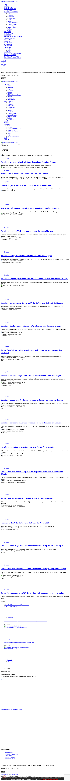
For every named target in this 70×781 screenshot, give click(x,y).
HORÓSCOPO (8, 33)
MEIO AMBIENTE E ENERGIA (13, 36)
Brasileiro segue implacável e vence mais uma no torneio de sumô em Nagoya (34, 278)
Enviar (3, 771)
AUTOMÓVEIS (8, 7)
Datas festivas (11, 18)
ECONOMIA (8, 30)
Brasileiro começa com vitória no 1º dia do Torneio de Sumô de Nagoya (32, 303)
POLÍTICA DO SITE (10, 55)
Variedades (10, 617)
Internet (10, 93)
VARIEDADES (8, 45)
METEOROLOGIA (9, 38)
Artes (9, 13)
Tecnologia (10, 661)
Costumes (10, 15)
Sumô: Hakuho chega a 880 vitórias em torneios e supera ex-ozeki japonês (33, 546)
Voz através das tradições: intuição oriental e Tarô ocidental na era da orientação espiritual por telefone (25, 621)
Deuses (9, 19)
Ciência (10, 92)
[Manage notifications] (4, 776)
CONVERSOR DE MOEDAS (12, 58)
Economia (10, 87)
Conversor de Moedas (13, 136)
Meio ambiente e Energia (14, 95)
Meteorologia (11, 99)
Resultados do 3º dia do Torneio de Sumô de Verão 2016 (25, 523)
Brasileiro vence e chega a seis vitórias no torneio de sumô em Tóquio (31, 375)
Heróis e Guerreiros (13, 22)
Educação (10, 21)
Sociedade (10, 90)
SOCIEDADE (8, 42)
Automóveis (11, 98)
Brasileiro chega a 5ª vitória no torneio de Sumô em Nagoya (27, 231)
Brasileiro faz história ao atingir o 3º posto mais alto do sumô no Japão (31, 326)
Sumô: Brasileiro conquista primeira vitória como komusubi (27, 498)
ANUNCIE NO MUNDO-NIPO (13, 53)
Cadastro (10, 50)
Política (10, 85)
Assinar (3, 78)
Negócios (10, 89)
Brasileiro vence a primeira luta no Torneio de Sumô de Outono (28, 162)
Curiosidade (11, 16)
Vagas (9, 48)
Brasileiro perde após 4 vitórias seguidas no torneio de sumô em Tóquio (32, 400)
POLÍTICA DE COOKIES (11, 56)
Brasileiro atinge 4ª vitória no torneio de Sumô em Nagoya (26, 255)
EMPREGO (7, 47)
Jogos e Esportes (12, 25)
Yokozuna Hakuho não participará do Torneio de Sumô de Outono (30, 208)
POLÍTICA (7, 41)
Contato (10, 127)
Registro (6, 6)
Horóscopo (10, 119)
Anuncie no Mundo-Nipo (14, 128)
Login (5, 4)
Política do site (11, 130)
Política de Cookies (13, 131)
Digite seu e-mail (5, 75)
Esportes (10, 96)
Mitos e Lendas (12, 27)
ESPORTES (7, 32)
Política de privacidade (51, 779)
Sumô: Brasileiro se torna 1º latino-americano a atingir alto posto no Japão (33, 569)
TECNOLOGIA (8, 44)
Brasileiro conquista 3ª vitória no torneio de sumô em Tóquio (27, 447)
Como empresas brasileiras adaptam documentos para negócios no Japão (19, 642)
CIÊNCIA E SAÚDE (10, 9)
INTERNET (7, 35)
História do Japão (12, 24)
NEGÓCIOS (7, 39)
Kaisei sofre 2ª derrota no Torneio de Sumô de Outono (24, 174)
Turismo (10, 29)
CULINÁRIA (8, 10)
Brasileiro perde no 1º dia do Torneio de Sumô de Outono (26, 185)
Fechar (43, 779)
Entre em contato (8, 752)
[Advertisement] (35, 735)
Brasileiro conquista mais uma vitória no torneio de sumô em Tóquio (31, 423)
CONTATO (7, 52)
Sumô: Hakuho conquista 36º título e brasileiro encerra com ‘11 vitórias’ (32, 593)
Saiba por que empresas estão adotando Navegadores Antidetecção (18, 664)
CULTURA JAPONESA (11, 12)
